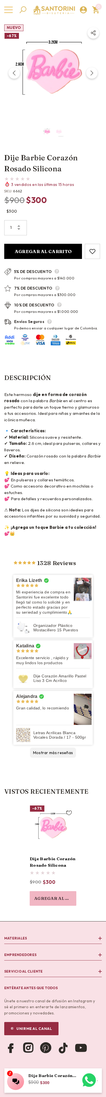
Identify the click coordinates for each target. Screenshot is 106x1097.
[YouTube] (80, 1047)
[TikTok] (63, 1047)
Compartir (93, 32)
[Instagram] (28, 1047)
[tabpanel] (53, 855)
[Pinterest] (45, 1047)
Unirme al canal (34, 1028)
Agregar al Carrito (43, 251)
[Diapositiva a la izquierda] (14, 73)
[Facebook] (10, 1047)
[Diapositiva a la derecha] (92, 73)
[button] (23, 10)
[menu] (8, 10)
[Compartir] (93, 32)
